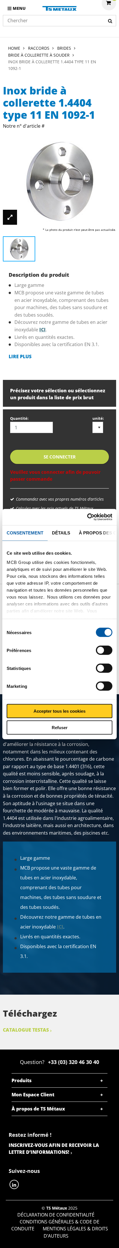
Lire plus (20, 356)
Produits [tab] (21, 1080)
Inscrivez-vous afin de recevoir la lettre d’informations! (54, 1148)
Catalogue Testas (26, 1030)
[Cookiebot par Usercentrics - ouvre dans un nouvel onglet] (87, 517)
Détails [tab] (61, 532)
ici (42, 329)
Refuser (60, 727)
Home (14, 48)
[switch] (104, 650)
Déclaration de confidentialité (55, 1215)
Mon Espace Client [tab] (33, 1094)
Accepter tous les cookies (59, 711)
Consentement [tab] (25, 532)
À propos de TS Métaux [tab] (38, 1109)
